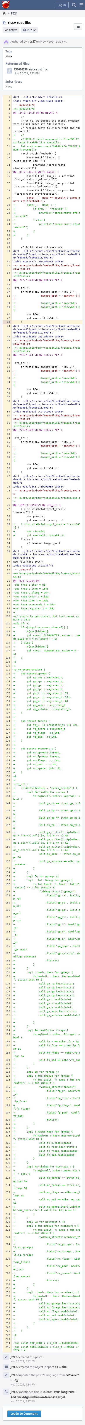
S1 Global (61, 1367)
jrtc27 (31, 41)
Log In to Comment (24, 1414)
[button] (81, 5)
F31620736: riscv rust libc (31, 69)
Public (31, 30)
